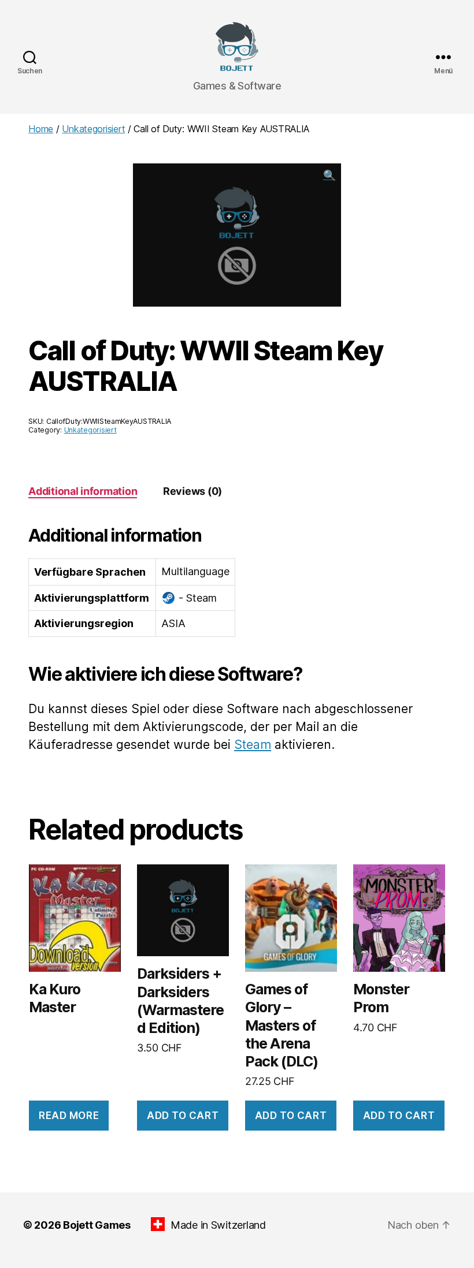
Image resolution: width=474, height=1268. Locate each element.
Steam (252, 744)
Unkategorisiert (93, 129)
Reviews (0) (192, 491)
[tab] (82, 491)
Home (40, 129)
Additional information (82, 491)
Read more (69, 1115)
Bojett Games (97, 1225)
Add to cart (183, 1115)
